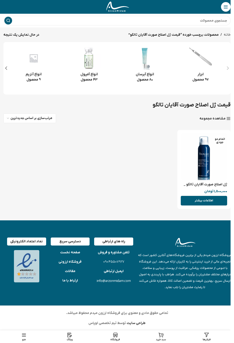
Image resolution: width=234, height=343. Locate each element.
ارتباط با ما (70, 280)
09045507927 (113, 262)
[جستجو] (8, 20)
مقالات (70, 271)
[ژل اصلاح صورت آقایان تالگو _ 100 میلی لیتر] (204, 156)
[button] (227, 68)
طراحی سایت (136, 323)
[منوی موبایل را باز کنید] (226, 6)
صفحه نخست (70, 252)
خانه (227, 34)
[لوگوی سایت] (117, 6)
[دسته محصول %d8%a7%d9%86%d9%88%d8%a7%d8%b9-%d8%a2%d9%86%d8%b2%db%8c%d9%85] (33, 66)
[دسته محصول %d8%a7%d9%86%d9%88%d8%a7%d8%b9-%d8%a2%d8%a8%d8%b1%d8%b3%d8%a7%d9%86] (144, 66)
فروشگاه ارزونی (70, 261)
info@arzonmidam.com (114, 280)
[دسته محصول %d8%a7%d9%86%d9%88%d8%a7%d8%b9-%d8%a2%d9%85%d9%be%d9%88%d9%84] (89, 66)
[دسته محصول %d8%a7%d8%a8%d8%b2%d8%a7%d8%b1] (200, 66)
